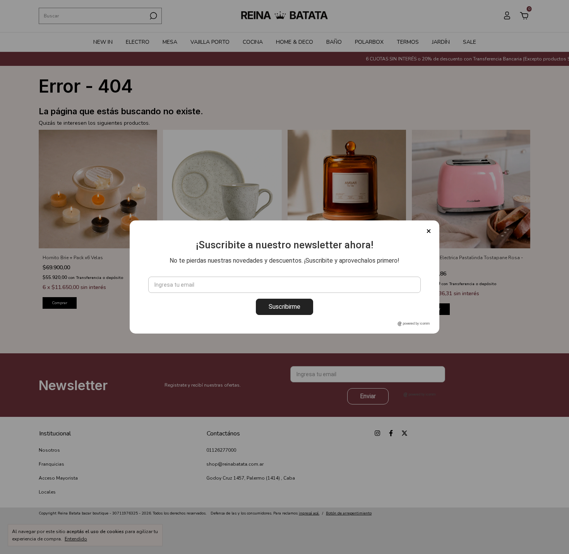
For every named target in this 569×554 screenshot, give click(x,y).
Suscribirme (284, 306)
